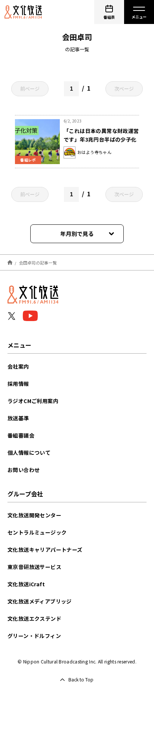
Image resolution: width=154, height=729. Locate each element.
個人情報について (28, 452)
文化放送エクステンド (34, 618)
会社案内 (18, 366)
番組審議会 (20, 435)
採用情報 (18, 383)
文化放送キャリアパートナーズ (45, 549)
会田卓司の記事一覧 (38, 262)
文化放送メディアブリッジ (39, 601)
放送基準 (18, 418)
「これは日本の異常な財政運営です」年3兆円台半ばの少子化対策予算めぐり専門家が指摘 (101, 139)
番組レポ (28, 160)
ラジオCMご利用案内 (32, 401)
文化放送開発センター (34, 515)
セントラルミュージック (37, 532)
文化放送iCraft (26, 584)
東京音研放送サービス (34, 567)
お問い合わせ (23, 470)
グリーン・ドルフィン (34, 635)
